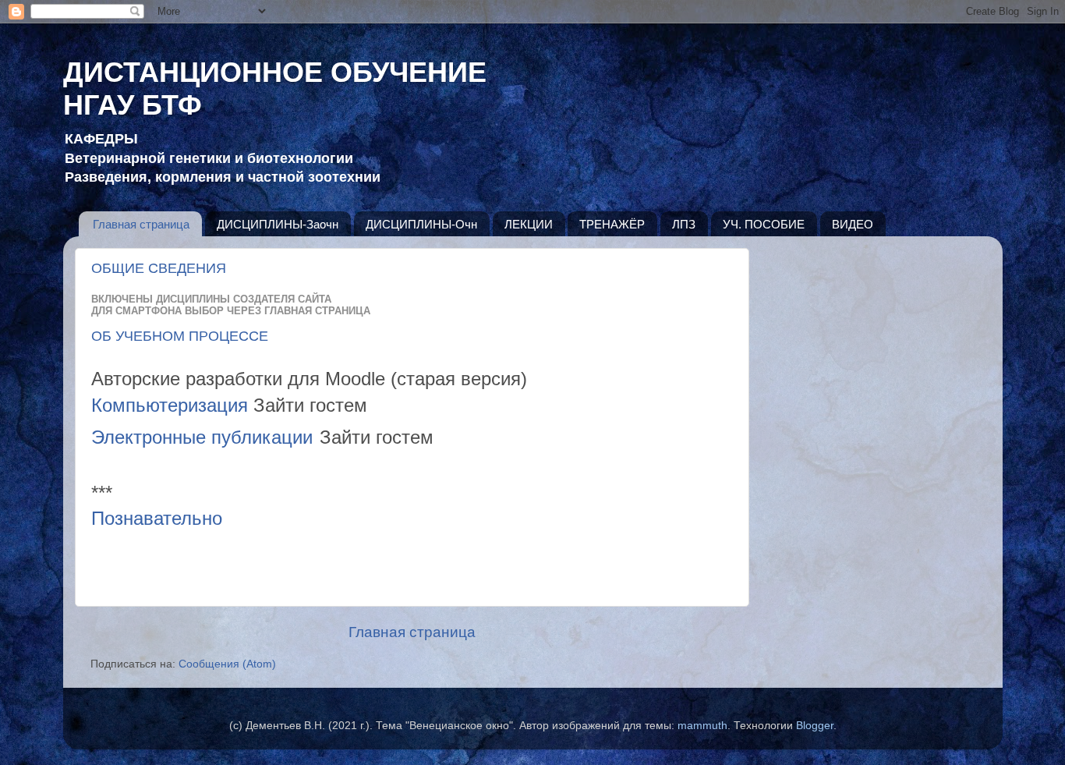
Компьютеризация (169, 405)
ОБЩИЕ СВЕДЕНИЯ (158, 268)
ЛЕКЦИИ (528, 224)
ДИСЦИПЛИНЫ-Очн (421, 224)
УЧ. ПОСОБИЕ (764, 224)
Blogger (814, 725)
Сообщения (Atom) (227, 664)
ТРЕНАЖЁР (612, 224)
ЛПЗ (683, 224)
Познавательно (156, 518)
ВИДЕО (852, 224)
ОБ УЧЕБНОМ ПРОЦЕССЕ (179, 336)
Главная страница (141, 224)
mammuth (702, 725)
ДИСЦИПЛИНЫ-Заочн (277, 224)
